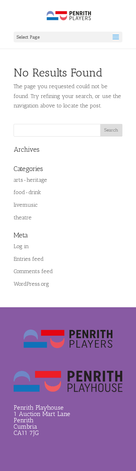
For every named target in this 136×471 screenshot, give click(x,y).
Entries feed (29, 258)
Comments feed (33, 271)
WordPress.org (31, 283)
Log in (21, 246)
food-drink (27, 192)
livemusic (26, 204)
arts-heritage (30, 179)
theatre (23, 217)
